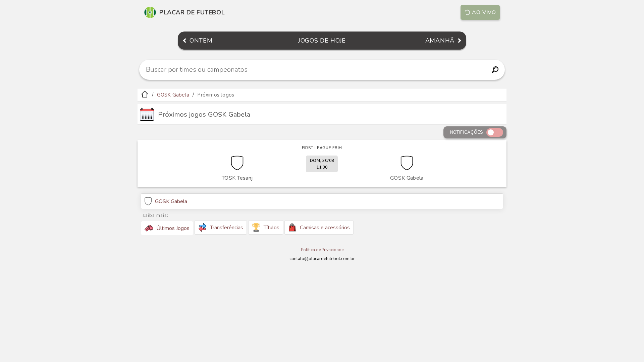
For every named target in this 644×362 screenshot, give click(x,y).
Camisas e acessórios (325, 227)
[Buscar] (494, 69)
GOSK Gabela (173, 95)
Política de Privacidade (322, 249)
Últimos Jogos (173, 228)
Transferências (226, 227)
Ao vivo (484, 12)
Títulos (271, 227)
